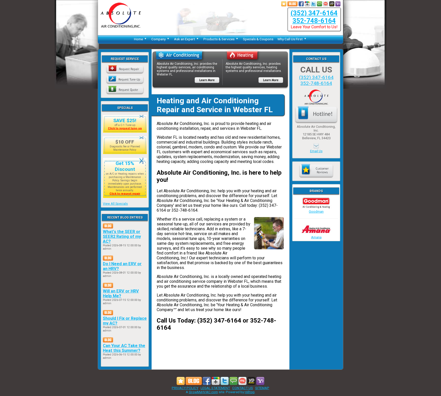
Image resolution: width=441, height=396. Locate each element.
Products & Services (219, 39)
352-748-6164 (314, 20)
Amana (316, 237)
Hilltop (250, 392)
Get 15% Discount (125, 166)
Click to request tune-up (125, 128)
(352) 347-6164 (314, 13)
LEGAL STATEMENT (215, 388)
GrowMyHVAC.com (203, 392)
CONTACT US (242, 388)
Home (138, 39)
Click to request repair (124, 193)
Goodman (316, 211)
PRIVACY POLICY (185, 388)
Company (158, 39)
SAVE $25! (124, 120)
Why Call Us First (290, 39)
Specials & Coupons (258, 39)
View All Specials (115, 204)
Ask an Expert (184, 39)
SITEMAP (262, 388)
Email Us (316, 151)
